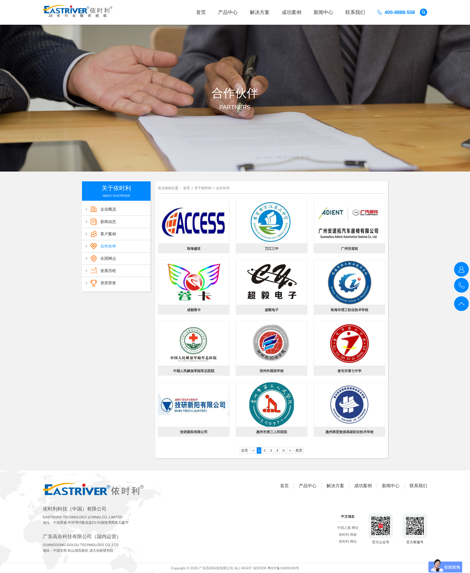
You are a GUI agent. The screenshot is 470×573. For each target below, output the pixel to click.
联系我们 (355, 12)
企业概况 (108, 209)
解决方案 (260, 12)
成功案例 (291, 12)
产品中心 (228, 12)
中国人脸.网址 (348, 528)
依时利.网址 (348, 541)
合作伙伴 (108, 246)
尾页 (298, 450)
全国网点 (108, 258)
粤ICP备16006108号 (283, 568)
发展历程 (108, 271)
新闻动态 (108, 222)
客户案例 (108, 234)
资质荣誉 (108, 283)
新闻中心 (323, 12)
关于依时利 (203, 188)
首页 (201, 12)
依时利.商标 (348, 534)
